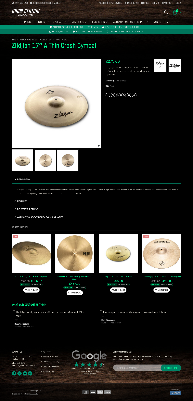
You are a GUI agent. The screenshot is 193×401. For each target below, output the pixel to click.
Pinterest (123, 95)
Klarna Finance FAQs (51, 361)
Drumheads (77, 22)
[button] (166, 12)
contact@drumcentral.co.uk (47, 3)
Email (129, 95)
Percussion (98, 22)
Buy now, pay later (60, 31)
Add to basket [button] (33, 290)
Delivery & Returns (50, 356)
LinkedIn (118, 95)
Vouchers (103, 3)
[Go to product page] (75, 253)
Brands (156, 22)
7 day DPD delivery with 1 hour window (126, 31)
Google (98, 371)
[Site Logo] (26, 12)
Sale (167, 22)
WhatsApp (134, 95)
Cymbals (58, 22)
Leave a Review (89, 373)
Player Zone (116, 3)
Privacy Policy (48, 371)
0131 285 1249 (21, 3)
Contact (156, 3)
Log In (178, 3)
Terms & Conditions (51, 366)
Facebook (108, 95)
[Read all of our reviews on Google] (89, 356)
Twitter (113, 95)
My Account (167, 3)
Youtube (25, 373)
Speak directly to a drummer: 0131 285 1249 (124, 27)
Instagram (30, 373)
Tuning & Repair (131, 3)
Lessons (145, 3)
